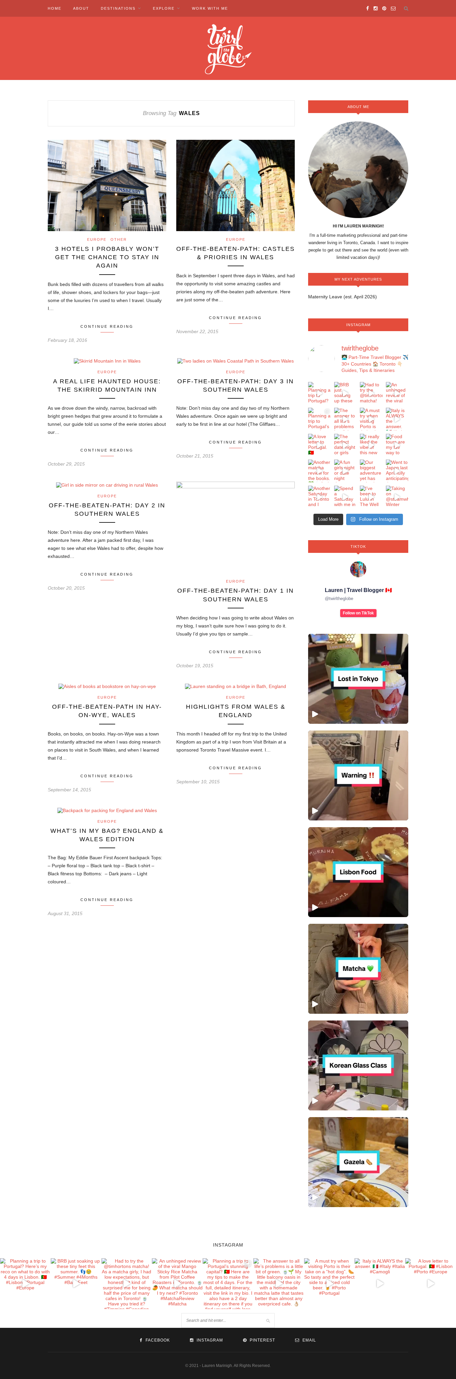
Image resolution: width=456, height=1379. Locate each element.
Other (118, 239)
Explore (164, 8)
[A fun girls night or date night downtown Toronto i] (345, 471)
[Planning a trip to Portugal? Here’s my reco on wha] (319, 393)
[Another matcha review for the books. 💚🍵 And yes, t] (319, 471)
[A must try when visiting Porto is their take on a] (371, 419)
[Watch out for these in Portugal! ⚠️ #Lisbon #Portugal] (358, 775)
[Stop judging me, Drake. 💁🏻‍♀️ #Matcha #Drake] (358, 969)
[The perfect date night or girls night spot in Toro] (345, 445)
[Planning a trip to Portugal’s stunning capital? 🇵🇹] (319, 419)
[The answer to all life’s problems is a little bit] (345, 419)
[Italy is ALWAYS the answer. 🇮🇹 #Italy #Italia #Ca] (397, 419)
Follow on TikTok (358, 613)
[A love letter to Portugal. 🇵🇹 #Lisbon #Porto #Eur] (319, 445)
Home (54, 8)
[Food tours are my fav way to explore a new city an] (397, 445)
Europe (96, 239)
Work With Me (210, 8)
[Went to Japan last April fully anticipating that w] (397, 471)
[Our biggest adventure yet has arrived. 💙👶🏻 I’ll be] (371, 471)
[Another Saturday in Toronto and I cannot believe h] (319, 497)
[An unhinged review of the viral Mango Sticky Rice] (397, 393)
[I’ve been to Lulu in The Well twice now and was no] (371, 497)
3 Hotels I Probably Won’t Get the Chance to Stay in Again (107, 257)
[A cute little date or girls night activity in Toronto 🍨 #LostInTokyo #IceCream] (358, 679)
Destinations (118, 8)
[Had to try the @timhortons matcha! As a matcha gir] (371, 393)
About (81, 8)
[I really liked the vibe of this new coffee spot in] (371, 445)
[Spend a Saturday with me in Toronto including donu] (345, 497)
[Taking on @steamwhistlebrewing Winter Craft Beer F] (397, 497)
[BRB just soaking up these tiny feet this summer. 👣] (345, 393)
